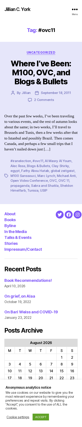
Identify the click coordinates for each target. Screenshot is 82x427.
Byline (10, 225)
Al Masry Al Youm (58, 161)
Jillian (26, 93)
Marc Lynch (46, 176)
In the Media (15, 231)
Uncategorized (41, 52)
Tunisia (32, 190)
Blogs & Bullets (38, 166)
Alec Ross (17, 166)
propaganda (19, 186)
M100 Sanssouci (23, 176)
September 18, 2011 (56, 93)
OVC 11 (63, 180)
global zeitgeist (63, 171)
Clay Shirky (60, 166)
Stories (11, 243)
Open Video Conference (29, 180)
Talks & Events (17, 237)
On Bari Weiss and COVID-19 (31, 312)
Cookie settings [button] (18, 417)
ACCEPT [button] (40, 417)
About (10, 214)
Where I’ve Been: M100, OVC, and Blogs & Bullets (41, 72)
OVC (53, 180)
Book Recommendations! (28, 280)
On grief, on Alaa (19, 296)
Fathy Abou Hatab (35, 171)
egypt (15, 171)
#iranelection (20, 161)
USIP (43, 190)
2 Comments (44, 100)
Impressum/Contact (23, 249)
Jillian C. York (17, 9)
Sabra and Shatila (45, 186)
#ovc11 (38, 161)
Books (10, 219)
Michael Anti (66, 176)
